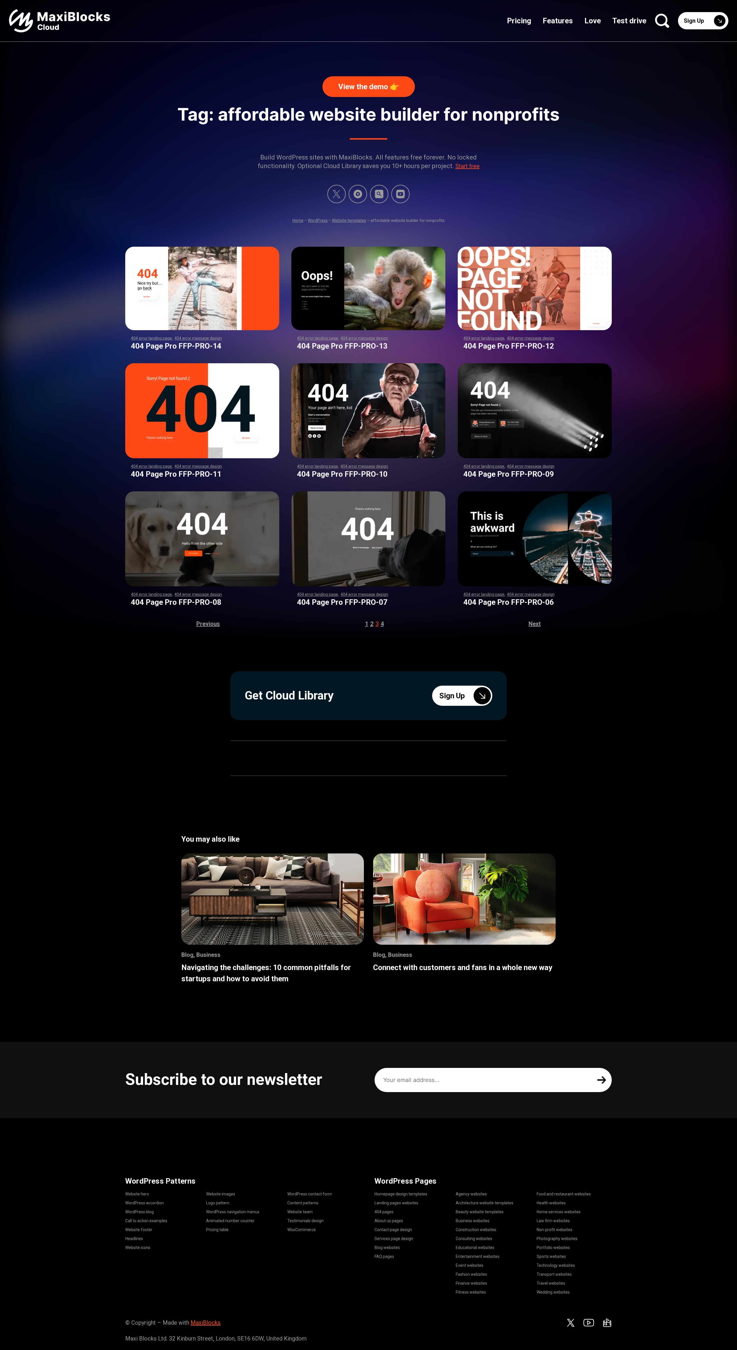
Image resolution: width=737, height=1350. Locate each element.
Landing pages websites (396, 1203)
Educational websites (475, 1247)
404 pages (384, 1212)
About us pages (389, 1220)
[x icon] (336, 194)
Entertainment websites (477, 1256)
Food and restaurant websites (564, 1194)
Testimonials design (305, 1220)
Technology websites (556, 1265)
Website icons (137, 1247)
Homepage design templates (401, 1194)
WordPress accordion (144, 1203)
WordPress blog (139, 1212)
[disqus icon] (358, 194)
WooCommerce (301, 1229)
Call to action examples (146, 1220)
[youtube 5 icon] (400, 194)
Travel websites (551, 1283)
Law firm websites (553, 1220)
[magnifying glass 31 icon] (379, 194)
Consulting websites (474, 1238)
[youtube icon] (588, 1322)
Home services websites (559, 1212)
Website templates (349, 220)
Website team (300, 1212)
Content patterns (302, 1203)
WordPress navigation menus (232, 1212)
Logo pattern (217, 1203)
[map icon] (607, 1322)
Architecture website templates (484, 1203)
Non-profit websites (554, 1229)
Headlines (134, 1238)
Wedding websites (553, 1292)
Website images (220, 1194)
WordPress (318, 220)
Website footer (138, 1229)
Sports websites (551, 1256)
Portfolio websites (553, 1247)
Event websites (469, 1265)
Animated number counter (230, 1220)
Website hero (137, 1194)
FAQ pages (384, 1256)
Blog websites (387, 1247)
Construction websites (476, 1229)
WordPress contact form (309, 1194)
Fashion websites (471, 1274)
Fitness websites (471, 1292)
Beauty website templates (480, 1212)
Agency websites (471, 1194)
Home (297, 220)
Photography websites (557, 1238)
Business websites (472, 1220)
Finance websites (471, 1283)
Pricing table (217, 1229)
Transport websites (554, 1274)
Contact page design (393, 1229)
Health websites (551, 1203)
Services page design (394, 1238)
